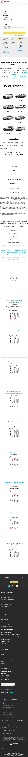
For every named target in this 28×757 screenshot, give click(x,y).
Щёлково (10, 259)
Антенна (6, 47)
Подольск (22, 254)
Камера (5, 44)
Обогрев (6, 46)
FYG (14, 166)
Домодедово (8, 250)
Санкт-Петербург (13, 233)
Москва (13, 230)
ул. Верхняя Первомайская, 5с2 (14, 421)
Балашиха (3, 250)
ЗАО (6, 245)
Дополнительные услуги (9, 629)
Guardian (14, 170)
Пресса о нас (5, 675)
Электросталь (16, 259)
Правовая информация (20, 748)
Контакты (4, 673)
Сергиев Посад (16, 257)
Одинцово (9, 254)
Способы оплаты (20, 750)
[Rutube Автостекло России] (18, 587)
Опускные (21, 42)
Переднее (21, 45)
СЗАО (9, 245)
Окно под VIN (5, 49)
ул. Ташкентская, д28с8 (14, 512)
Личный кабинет (6, 679)
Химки (17, 248)
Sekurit (14, 183)
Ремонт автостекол (7, 612)
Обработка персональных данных (9, 750)
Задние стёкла (12, 39)
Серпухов (23, 257)
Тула (13, 236)
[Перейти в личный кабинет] (25, 1)
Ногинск (4, 254)
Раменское (9, 257)
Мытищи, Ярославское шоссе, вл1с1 (14, 361)
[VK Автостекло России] (13, 586)
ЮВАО (23, 245)
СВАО (16, 245)
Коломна (3, 252)
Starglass (14, 192)
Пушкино (4, 257)
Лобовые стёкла (5, 39)
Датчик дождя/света (5, 43)
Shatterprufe (14, 188)
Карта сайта (4, 677)
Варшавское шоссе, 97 (14, 330)
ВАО (20, 245)
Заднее (20, 46)
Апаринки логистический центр (14, 300)
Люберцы (19, 252)
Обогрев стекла (12, 43)
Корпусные (21, 43)
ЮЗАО (13, 248)
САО (13, 245)
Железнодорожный (17, 250)
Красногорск (13, 252)
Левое (20, 47)
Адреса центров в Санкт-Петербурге (12, 720)
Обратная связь (6, 671)
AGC (14, 162)
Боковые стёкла (20, 39)
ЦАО (3, 245)
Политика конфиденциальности (8, 748)
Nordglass (14, 175)
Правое (20, 49)
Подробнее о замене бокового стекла (21, 51)
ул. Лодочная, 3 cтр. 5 (14, 452)
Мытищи (24, 252)
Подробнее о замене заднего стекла (13, 46)
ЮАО (9, 248)
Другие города (13, 239)
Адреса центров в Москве (9, 699)
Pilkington (14, 179)
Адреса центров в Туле (8, 730)
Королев (8, 252)
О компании (4, 649)
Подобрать (14, 32)
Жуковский (24, 250)
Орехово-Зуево (16, 254)
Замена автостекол (7, 592)
